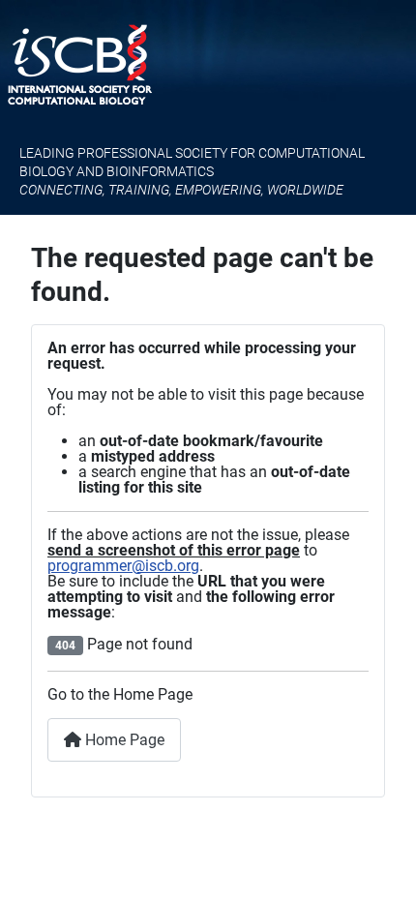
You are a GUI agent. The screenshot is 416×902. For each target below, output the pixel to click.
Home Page (122, 740)
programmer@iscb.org (123, 565)
